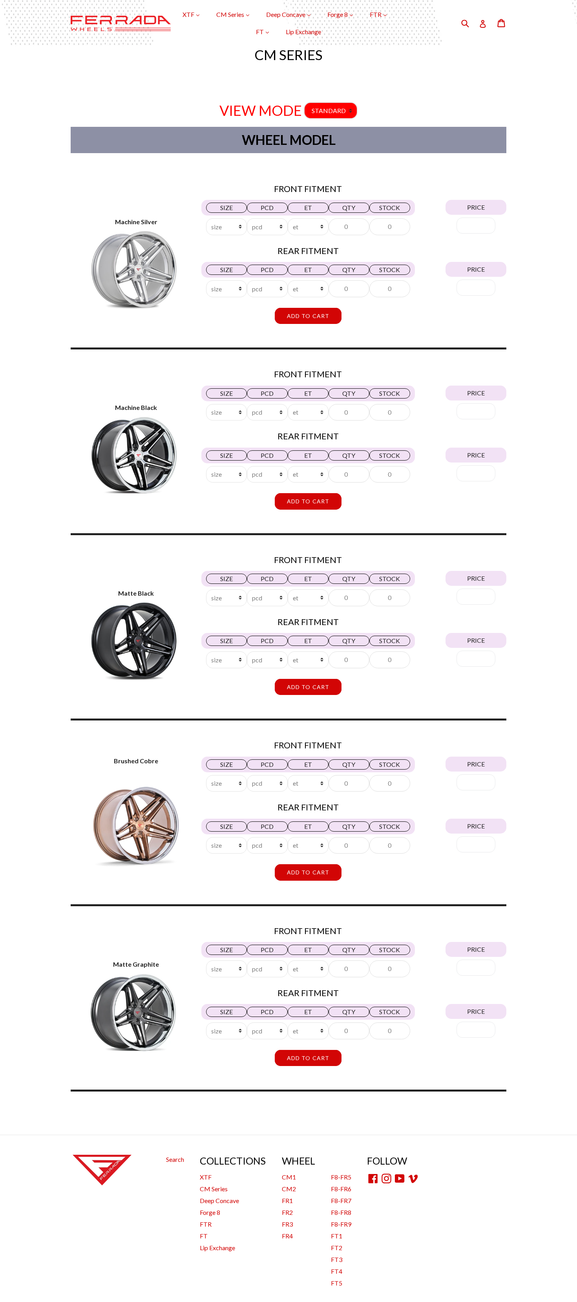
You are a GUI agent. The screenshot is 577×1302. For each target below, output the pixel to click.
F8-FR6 (341, 1188)
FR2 (287, 1212)
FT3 (336, 1259)
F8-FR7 (341, 1200)
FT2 (336, 1247)
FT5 (336, 1283)
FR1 (287, 1200)
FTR (382, 14)
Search (175, 1159)
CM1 (289, 1177)
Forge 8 (344, 14)
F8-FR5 (341, 1177)
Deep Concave (292, 14)
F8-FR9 (341, 1224)
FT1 (336, 1236)
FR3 (287, 1224)
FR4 (287, 1236)
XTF (195, 14)
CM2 (289, 1188)
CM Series (236, 14)
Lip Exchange (303, 31)
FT (266, 31)
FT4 (336, 1271)
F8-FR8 (341, 1212)
